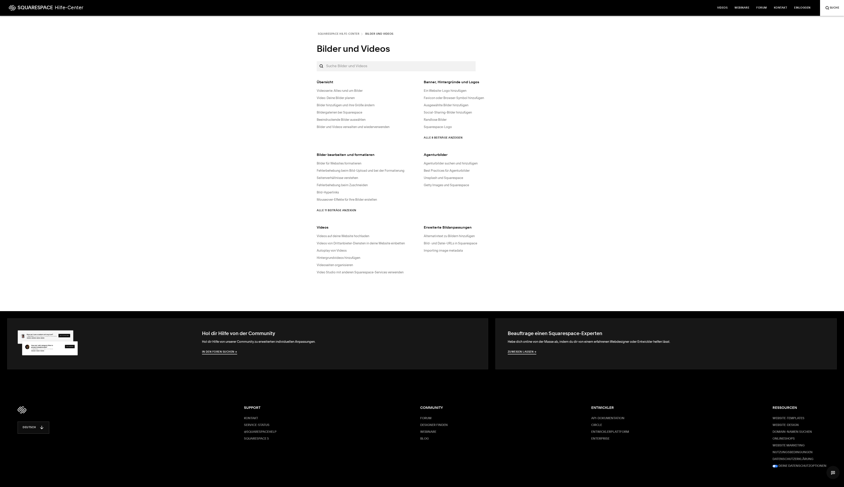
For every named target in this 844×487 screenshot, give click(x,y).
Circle (596, 425)
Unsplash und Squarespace (443, 178)
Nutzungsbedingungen (793, 452)
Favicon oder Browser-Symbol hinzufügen (454, 98)
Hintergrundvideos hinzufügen (338, 258)
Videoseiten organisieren (335, 265)
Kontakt (251, 418)
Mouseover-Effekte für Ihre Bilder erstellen (347, 200)
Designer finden (434, 425)
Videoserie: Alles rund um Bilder (340, 91)
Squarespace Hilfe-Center (338, 34)
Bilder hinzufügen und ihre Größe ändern (346, 105)
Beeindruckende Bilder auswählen (341, 120)
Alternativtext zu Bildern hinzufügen (449, 236)
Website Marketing (789, 445)
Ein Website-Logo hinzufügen (445, 91)
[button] (833, 472)
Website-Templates (788, 418)
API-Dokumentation (607, 418)
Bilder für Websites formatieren (339, 163)
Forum (425, 418)
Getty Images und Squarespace (446, 185)
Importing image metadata (443, 251)
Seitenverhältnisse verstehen (337, 178)
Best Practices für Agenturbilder (447, 171)
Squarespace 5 (256, 438)
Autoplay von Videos (332, 251)
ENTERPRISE (600, 438)
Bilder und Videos (379, 34)
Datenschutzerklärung (793, 459)
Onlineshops (784, 438)
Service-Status (256, 425)
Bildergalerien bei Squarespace (339, 112)
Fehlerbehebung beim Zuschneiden (342, 185)
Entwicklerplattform (610, 431)
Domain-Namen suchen (792, 431)
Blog (424, 438)
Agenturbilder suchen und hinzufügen (451, 163)
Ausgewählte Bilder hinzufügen (446, 105)
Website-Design (786, 425)
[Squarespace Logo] (22, 410)
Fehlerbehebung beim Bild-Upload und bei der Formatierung (360, 171)
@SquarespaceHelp (260, 431)
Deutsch (29, 427)
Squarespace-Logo (438, 127)
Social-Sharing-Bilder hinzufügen (448, 112)
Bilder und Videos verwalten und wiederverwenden (353, 127)
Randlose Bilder (435, 120)
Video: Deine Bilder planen (336, 98)
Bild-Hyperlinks (328, 192)
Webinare (428, 431)
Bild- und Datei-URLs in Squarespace (450, 243)
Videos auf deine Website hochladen (343, 236)
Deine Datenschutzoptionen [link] (802, 465)
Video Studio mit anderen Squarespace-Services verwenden (360, 272)
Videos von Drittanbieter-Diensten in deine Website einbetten (361, 243)
